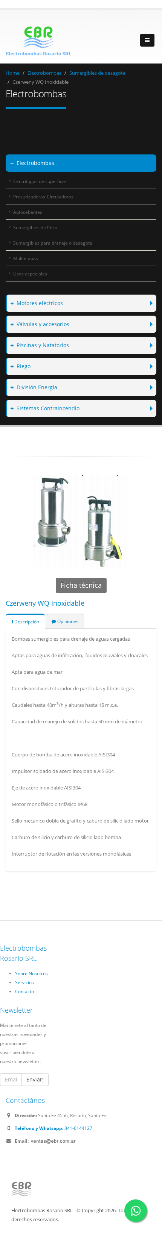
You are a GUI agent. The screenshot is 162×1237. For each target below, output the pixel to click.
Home (13, 73)
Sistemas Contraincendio (48, 408)
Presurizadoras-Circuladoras (43, 197)
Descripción (26, 621)
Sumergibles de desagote (97, 73)
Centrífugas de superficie (39, 181)
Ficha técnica (81, 585)
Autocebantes (27, 212)
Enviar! (35, 1079)
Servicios (24, 982)
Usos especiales (30, 274)
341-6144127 (53, 1128)
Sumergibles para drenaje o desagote (52, 243)
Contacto (24, 991)
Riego (24, 366)
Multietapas (25, 258)
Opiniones (67, 621)
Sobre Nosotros (31, 973)
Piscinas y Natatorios (43, 345)
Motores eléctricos (40, 303)
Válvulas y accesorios (43, 324)
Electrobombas (44, 73)
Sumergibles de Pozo (35, 227)
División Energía (37, 387)
